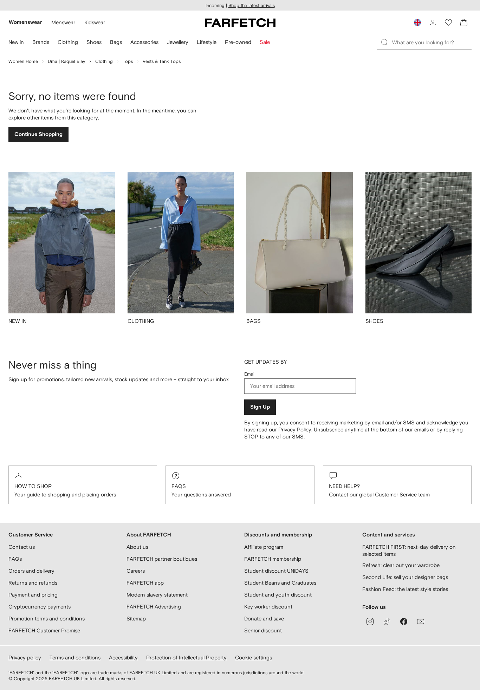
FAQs (178, 486)
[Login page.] (433, 22)
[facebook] (403, 621)
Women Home (23, 61)
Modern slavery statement (157, 594)
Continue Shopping (38, 134)
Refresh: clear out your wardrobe (401, 565)
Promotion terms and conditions (46, 618)
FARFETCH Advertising (154, 606)
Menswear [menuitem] (63, 22)
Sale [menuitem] (265, 42)
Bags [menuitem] (116, 42)
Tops (128, 61)
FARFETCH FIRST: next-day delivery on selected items (409, 550)
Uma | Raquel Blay (66, 61)
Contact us (21, 546)
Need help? (344, 486)
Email (249, 374)
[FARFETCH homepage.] (240, 22)
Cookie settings (253, 657)
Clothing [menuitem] (68, 42)
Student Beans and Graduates (280, 582)
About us (137, 546)
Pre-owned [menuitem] (238, 42)
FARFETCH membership (272, 558)
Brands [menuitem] (40, 42)
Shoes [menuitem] (94, 42)
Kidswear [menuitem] (94, 22)
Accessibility (123, 657)
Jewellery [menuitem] (177, 42)
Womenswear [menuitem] (25, 22)
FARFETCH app (145, 582)
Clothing (104, 61)
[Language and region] (417, 22)
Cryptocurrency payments (39, 606)
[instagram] (370, 621)
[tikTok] (387, 621)
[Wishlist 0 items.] (448, 22)
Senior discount (263, 630)
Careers (136, 570)
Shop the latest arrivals (251, 5)
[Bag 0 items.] (464, 22)
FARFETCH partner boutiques (162, 558)
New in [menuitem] (16, 42)
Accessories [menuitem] (144, 42)
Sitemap (136, 618)
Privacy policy (24, 657)
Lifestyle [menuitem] (206, 42)
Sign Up (260, 407)
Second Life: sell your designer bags (405, 577)
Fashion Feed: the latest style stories (405, 589)
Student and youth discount (278, 594)
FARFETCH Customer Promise (44, 630)
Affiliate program (263, 546)
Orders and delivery (31, 570)
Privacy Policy (294, 429)
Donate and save (264, 618)
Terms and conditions (75, 657)
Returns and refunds (32, 582)
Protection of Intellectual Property (186, 657)
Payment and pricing (33, 594)
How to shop (33, 486)
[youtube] (420, 621)
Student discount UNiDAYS (276, 570)
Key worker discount (268, 606)
